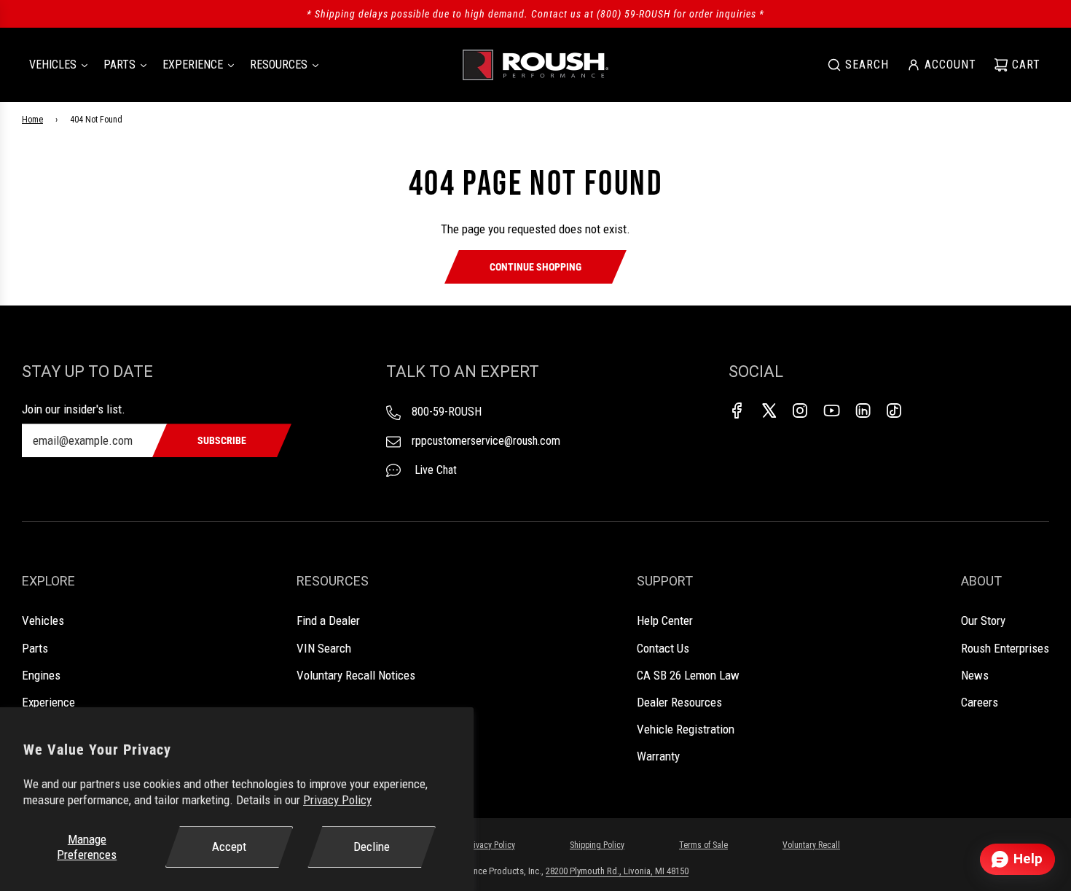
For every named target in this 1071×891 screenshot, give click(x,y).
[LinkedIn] (862, 410)
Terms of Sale (703, 845)
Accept (229, 846)
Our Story (983, 620)
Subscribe (221, 440)
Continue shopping (535, 267)
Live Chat (434, 470)
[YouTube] (831, 410)
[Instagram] (800, 410)
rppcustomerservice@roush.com (486, 441)
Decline (371, 846)
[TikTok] (894, 410)
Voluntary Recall (811, 845)
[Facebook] (737, 410)
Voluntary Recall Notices (356, 675)
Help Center (665, 620)
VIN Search (324, 648)
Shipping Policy (597, 845)
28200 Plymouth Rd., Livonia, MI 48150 (617, 870)
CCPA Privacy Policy (481, 845)
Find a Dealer (328, 620)
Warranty (658, 756)
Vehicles (43, 620)
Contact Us (663, 648)
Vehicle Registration (685, 729)
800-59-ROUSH (447, 412)
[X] (768, 410)
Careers (979, 702)
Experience (48, 702)
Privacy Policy (337, 800)
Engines (41, 675)
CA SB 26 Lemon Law (688, 675)
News (975, 675)
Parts (35, 648)
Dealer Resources (679, 702)
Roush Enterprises (1005, 648)
